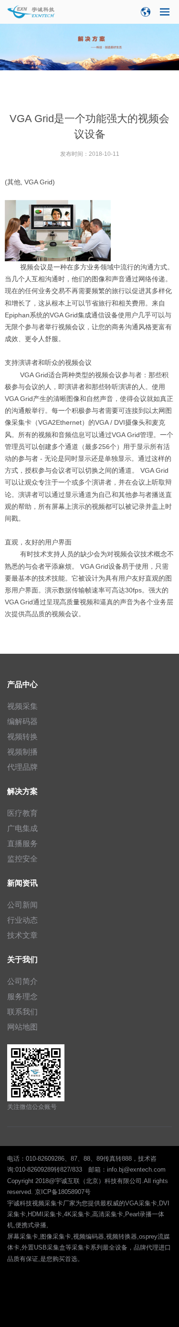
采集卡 (21, 422)
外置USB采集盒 (43, 1247)
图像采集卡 (55, 1236)
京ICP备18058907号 (63, 1191)
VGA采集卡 (141, 1203)
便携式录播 (30, 1225)
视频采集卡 (47, 1203)
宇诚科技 (19, 1203)
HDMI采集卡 (45, 1214)
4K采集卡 (77, 1214)
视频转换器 (121, 1236)
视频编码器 (88, 1236)
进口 (164, 1247)
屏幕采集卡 (22, 1236)
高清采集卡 (107, 1214)
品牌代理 (146, 1247)
